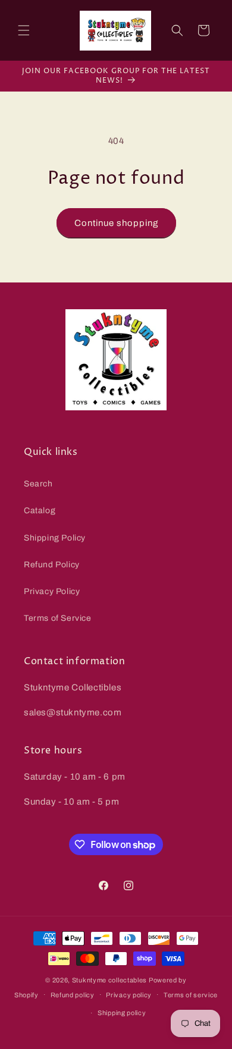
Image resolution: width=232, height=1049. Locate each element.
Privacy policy (129, 994)
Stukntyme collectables (110, 980)
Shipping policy (122, 1012)
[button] (24, 30)
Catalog (39, 510)
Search (38, 483)
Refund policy (73, 994)
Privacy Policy (52, 591)
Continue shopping (116, 223)
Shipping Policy (55, 537)
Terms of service (191, 994)
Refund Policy (52, 564)
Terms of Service (58, 618)
